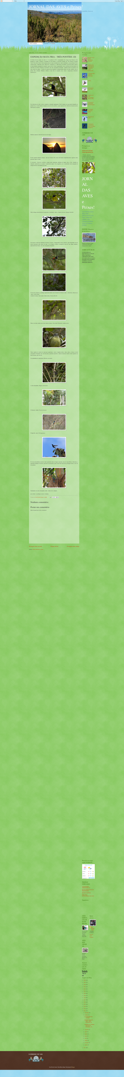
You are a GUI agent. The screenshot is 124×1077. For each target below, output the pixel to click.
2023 (85, 986)
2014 (85, 1006)
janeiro (86, 1045)
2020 (85, 993)
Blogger (73, 1067)
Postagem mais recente (35, 546)
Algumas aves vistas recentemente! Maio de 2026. (91, 96)
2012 (85, 1010)
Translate (53, 43)
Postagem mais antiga (73, 546)
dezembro (87, 1012)
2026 (85, 980)
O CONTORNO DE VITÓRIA (88, 1017)
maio (86, 1036)
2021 (85, 991)
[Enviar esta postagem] (50, 497)
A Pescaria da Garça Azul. (90, 88)
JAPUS (89, 80)
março (86, 1040)
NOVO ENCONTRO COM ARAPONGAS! (87, 151)
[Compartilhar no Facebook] (57, 497)
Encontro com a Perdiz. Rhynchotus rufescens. (91, 59)
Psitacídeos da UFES (91, 117)
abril (86, 1038)
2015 (85, 1004)
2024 (85, 984)
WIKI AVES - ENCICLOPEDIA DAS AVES (88, 895)
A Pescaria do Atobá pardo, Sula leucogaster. (91, 103)
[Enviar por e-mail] (52, 497)
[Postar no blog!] (54, 497)
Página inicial (54, 546)
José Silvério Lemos (92, 928)
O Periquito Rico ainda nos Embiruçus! (91, 75)
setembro (87, 1029)
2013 (85, 1008)
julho (86, 1031)
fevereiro (87, 1042)
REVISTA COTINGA (86, 892)
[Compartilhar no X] (55, 497)
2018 (85, 997)
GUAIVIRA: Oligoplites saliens (90, 111)
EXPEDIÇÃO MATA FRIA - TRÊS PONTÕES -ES (89, 1021)
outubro (86, 1015)
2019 (85, 995)
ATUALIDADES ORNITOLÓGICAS (86, 887)
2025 (85, 982)
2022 (85, 989)
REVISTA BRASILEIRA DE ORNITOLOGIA (88, 890)
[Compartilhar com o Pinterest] (58, 497)
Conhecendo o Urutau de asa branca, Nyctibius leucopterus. (91, 125)
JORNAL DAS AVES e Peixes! (56, 6)
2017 (85, 1000)
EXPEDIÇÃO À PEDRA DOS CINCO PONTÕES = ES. (89, 1026)
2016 (85, 1002)
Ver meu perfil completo (91, 936)
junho (86, 1034)
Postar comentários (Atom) (38, 549)
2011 (85, 1047)
